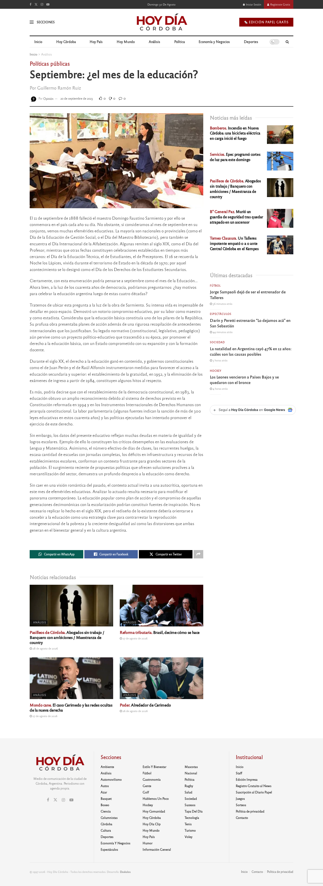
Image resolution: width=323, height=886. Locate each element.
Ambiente (107, 767)
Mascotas (191, 767)
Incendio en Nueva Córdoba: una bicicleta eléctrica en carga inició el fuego (235, 133)
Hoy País (96, 41)
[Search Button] (287, 41)
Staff (239, 773)
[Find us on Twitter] (36, 4)
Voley (188, 837)
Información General (157, 849)
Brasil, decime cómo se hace (160, 632)
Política (179, 41)
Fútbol (215, 285)
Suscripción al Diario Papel (254, 792)
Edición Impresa (247, 779)
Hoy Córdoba (66, 41)
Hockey (215, 370)
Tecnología (192, 818)
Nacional (191, 773)
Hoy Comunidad (154, 811)
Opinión (48, 98)
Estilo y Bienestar (154, 767)
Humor (147, 843)
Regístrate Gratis (280, 4)
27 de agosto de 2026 (134, 638)
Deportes (251, 41)
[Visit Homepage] (161, 22)
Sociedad (217, 342)
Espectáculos (220, 313)
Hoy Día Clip (152, 824)
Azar (104, 792)
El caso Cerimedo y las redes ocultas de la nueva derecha (71, 707)
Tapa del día (194, 811)
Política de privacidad (250, 811)
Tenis (188, 824)
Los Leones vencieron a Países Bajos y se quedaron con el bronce (244, 379)
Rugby (189, 786)
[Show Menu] (32, 22)
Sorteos (241, 805)
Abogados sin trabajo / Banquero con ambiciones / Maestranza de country (67, 637)
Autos (105, 786)
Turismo (190, 830)
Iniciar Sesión (253, 4)
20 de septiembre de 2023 (76, 98)
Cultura (106, 830)
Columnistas (109, 818)
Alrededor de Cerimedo (145, 704)
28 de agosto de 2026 (45, 648)
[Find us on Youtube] (47, 4)
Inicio (38, 41)
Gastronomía (152, 779)
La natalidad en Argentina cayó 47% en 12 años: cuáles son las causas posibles (250, 351)
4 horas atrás (220, 388)
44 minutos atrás (222, 332)
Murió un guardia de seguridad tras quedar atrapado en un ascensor (236, 216)
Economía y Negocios (214, 41)
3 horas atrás (219, 360)
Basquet (106, 798)
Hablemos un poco (156, 798)
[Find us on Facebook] (30, 4)
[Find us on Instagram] (42, 4)
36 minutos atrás (222, 303)
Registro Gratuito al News (253, 786)
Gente (147, 786)
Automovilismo (111, 779)
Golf (146, 792)
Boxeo (105, 805)
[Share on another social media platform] (198, 554)
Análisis (154, 41)
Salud (188, 792)
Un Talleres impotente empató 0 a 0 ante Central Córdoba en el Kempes (234, 243)
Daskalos (125, 871)
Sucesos (190, 805)
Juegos (240, 798)
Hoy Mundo (126, 41)
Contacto (242, 818)
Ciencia (106, 811)
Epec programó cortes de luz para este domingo (235, 157)
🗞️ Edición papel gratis (266, 22)
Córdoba (106, 824)
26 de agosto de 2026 (135, 711)
